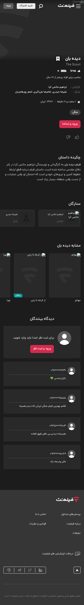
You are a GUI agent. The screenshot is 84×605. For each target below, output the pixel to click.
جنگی (75, 112)
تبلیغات (77, 533)
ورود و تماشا (70, 124)
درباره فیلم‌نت (74, 524)
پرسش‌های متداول (71, 514)
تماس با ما (40, 514)
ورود (8, 6)
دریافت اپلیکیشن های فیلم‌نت (57, 554)
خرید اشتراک (26, 6)
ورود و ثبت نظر (42, 348)
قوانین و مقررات (37, 524)
